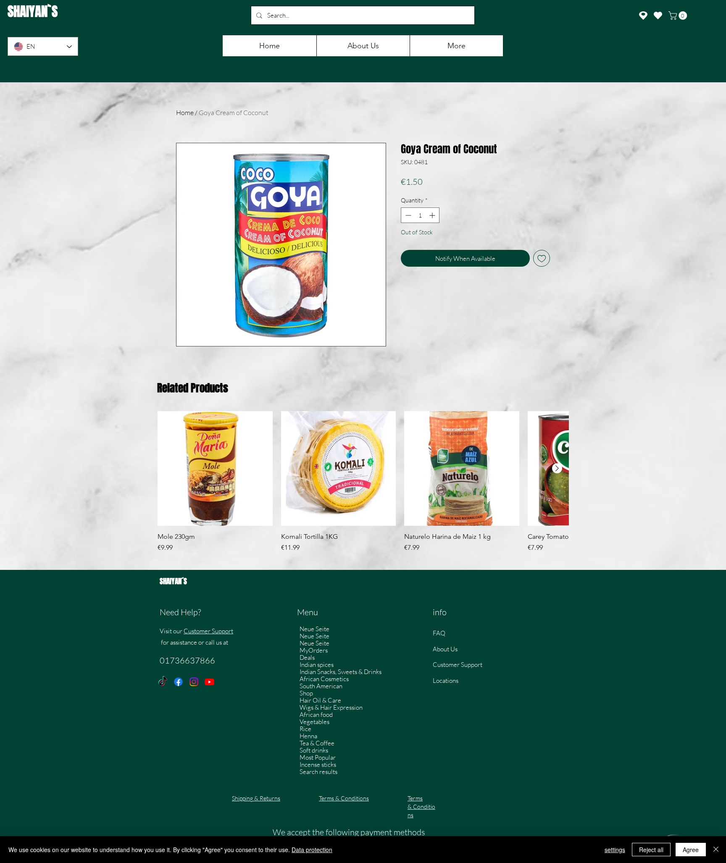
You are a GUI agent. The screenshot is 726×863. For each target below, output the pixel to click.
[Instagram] (194, 681)
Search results (318, 771)
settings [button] (615, 849)
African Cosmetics (324, 678)
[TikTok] (162, 681)
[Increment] (433, 215)
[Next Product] (557, 468)
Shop (306, 693)
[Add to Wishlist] (541, 258)
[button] (678, 15)
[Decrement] (407, 215)
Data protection (312, 849)
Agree (691, 849)
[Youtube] (209, 681)
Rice (305, 728)
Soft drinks (314, 750)
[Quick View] (215, 468)
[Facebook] (178, 681)
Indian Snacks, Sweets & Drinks (340, 671)
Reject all (651, 849)
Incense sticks (318, 764)
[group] (363, 486)
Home (185, 112)
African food (316, 714)
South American (321, 686)
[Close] (716, 849)
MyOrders (314, 650)
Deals (307, 657)
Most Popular (318, 757)
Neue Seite (314, 628)
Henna (308, 736)
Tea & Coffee (317, 743)
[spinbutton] (420, 215)
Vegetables (314, 721)
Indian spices (317, 664)
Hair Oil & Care (320, 700)
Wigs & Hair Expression (331, 707)
